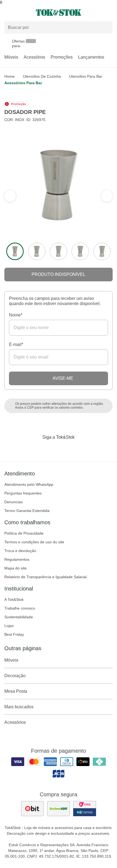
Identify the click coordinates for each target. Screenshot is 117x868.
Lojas (9, 625)
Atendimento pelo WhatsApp (28, 484)
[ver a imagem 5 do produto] (102, 251)
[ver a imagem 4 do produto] (80, 251)
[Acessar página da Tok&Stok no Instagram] (51, 448)
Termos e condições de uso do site (34, 542)
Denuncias (13, 502)
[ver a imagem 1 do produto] (15, 251)
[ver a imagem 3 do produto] (58, 251)
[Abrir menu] (19, 12)
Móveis (11, 57)
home (9, 76)
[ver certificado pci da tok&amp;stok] (84, 808)
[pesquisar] (106, 27)
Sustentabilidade (18, 617)
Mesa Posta (15, 691)
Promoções (62, 57)
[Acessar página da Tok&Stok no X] (81, 448)
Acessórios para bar (23, 83)
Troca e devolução (20, 550)
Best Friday (14, 634)
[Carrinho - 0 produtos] (109, 12)
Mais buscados (18, 706)
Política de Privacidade (24, 533)
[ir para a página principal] (58, 12)
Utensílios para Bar (85, 76)
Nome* (15, 315)
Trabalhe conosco (19, 608)
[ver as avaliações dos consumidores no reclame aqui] (58, 808)
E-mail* (16, 344)
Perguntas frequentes (23, 493)
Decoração (15, 675)
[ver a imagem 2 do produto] (36, 251)
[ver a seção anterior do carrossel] (107, 196)
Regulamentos (16, 559)
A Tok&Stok (14, 599)
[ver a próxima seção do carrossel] (10, 196)
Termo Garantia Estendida (27, 510)
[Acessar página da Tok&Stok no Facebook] (35, 448)
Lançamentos (91, 57)
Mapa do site (15, 568)
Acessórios (34, 57)
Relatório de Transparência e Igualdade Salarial (45, 577)
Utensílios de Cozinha (42, 76)
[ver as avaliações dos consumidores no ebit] (32, 808)
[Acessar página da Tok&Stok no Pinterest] (66, 448)
